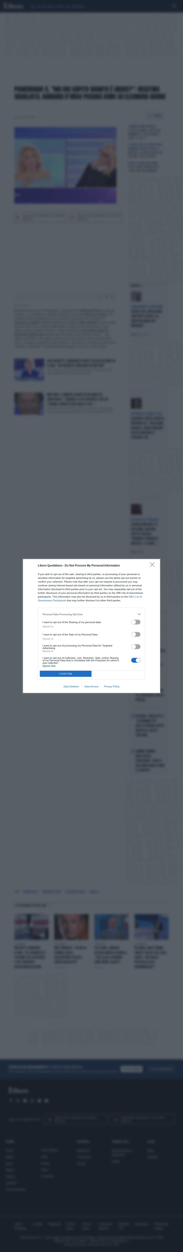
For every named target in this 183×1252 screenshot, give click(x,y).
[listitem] (91, 614)
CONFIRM (65, 673)
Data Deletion (71, 686)
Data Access (91, 686)
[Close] (153, 565)
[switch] (135, 622)
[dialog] (91, 626)
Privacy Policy (112, 686)
